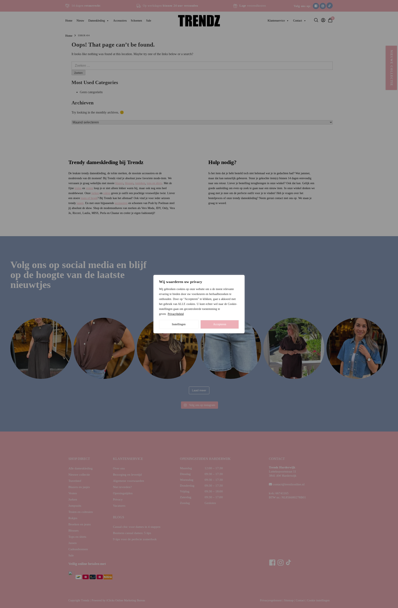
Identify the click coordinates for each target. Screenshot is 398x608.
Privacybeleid (176, 313)
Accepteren (219, 324)
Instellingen (179, 324)
